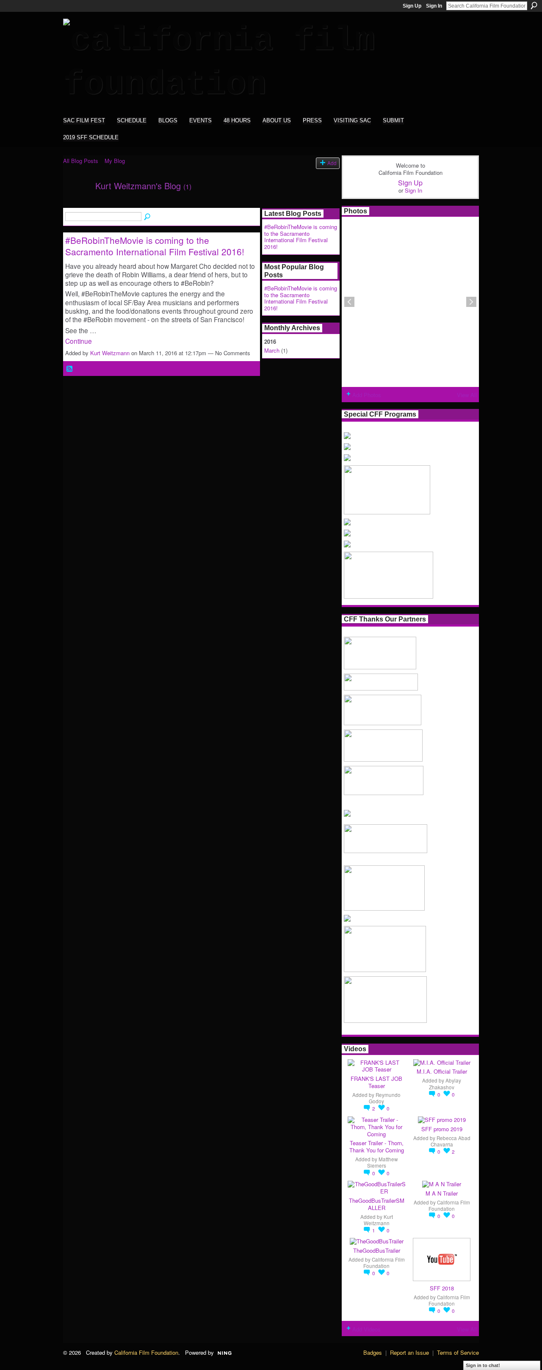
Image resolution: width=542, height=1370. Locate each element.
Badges (372, 1352)
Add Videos (366, 1329)
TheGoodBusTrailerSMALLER (376, 1204)
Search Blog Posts (148, 217)
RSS (70, 369)
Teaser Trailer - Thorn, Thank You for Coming (376, 1146)
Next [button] (471, 302)
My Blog (115, 161)
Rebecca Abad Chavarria (450, 1141)
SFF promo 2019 (441, 1129)
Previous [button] (349, 302)
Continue (78, 340)
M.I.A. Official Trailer (442, 1071)
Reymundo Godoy (385, 1098)
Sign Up (412, 6)
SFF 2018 (442, 1288)
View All (467, 395)
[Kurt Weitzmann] (76, 204)
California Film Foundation (449, 1205)
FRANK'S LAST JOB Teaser (376, 1082)
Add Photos (366, 395)
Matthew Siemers (382, 1162)
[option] (410, 302)
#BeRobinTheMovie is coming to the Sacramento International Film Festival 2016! (154, 246)
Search (534, 5)
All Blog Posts (80, 161)
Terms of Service (458, 1352)
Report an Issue (409, 1352)
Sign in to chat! (483, 1365)
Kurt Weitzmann (110, 353)
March (271, 350)
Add (332, 163)
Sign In (434, 6)
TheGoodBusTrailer (376, 1250)
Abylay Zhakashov (445, 1083)
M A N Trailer (442, 1193)
